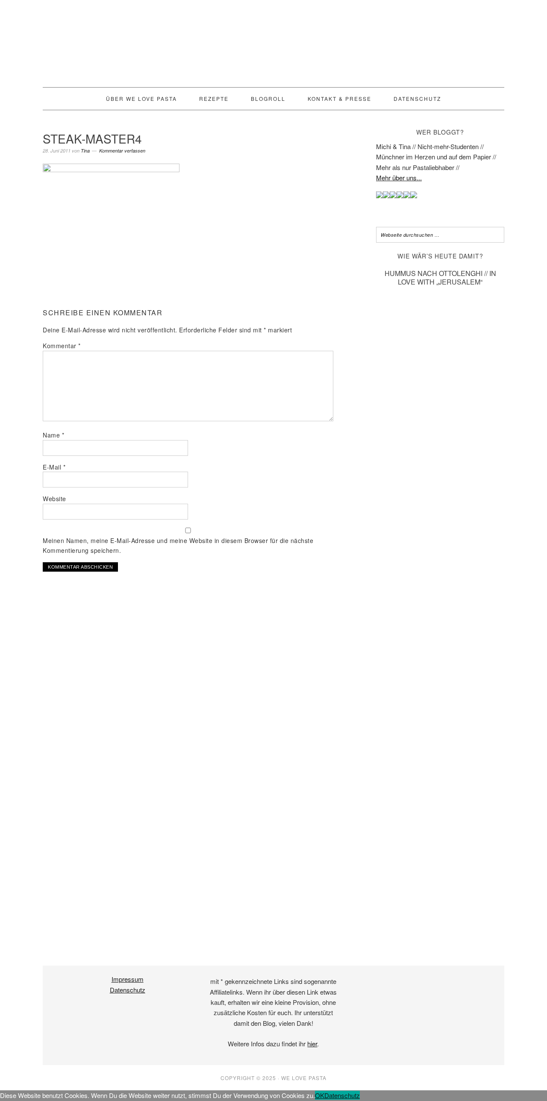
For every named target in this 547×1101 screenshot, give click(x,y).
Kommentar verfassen (122, 150)
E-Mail (54, 467)
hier (312, 1043)
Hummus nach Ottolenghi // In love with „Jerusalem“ (440, 277)
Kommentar (62, 345)
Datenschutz (127, 989)
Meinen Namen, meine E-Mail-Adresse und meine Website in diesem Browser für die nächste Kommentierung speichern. (178, 545)
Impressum (128, 979)
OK (319, 1095)
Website (54, 498)
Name (53, 435)
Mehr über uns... (399, 177)
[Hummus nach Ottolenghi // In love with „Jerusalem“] (440, 926)
